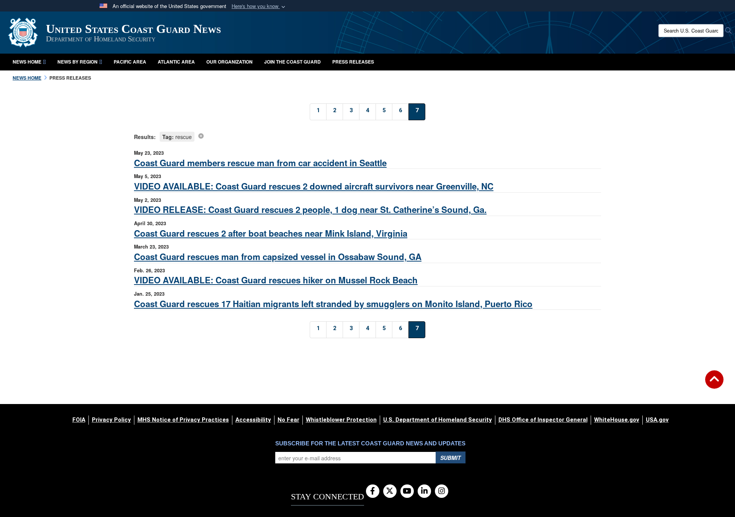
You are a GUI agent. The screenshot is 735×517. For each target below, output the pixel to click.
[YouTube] (407, 491)
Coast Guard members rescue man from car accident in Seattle (260, 163)
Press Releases (353, 61)
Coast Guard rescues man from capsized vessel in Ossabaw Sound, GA (277, 256)
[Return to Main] (714, 384)
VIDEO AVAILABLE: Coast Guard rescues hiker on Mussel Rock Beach (276, 280)
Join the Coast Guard (292, 61)
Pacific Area (130, 61)
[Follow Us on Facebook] (372, 491)
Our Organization (229, 61)
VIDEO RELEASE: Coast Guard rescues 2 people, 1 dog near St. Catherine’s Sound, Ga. (310, 209)
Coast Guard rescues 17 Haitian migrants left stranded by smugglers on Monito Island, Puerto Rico (333, 304)
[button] (259, 6)
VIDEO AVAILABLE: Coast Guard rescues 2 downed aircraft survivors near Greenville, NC (313, 186)
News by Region (77, 61)
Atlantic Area (176, 61)
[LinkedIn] (424, 491)
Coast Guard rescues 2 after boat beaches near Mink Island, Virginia (270, 233)
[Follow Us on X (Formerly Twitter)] (390, 491)
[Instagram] (441, 491)
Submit (450, 457)
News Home (27, 61)
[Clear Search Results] (201, 135)
